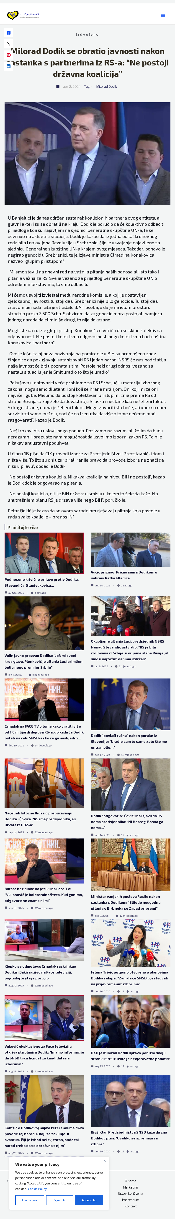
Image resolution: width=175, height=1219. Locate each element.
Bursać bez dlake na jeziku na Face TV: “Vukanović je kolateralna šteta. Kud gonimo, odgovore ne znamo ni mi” (44, 894)
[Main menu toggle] (163, 15)
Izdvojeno (87, 34)
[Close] (104, 1160)
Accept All (89, 1200)
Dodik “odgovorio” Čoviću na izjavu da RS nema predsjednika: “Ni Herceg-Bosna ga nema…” (127, 822)
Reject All (60, 1200)
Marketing (130, 1187)
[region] (59, 1183)
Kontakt (130, 1206)
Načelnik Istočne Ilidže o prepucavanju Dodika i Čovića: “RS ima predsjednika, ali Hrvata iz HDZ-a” (40, 819)
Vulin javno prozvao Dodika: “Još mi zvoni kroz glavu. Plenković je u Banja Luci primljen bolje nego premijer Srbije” (43, 661)
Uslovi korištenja (130, 1193)
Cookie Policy (37, 1189)
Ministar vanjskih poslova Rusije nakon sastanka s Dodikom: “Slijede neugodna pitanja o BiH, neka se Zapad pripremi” (125, 902)
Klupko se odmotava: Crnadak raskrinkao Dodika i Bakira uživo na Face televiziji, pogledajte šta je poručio (40, 972)
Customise (30, 1200)
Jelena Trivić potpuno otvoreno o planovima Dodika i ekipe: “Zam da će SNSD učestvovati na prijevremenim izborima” (129, 978)
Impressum (130, 1200)
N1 (72, 516)
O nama (130, 1181)
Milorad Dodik (106, 86)
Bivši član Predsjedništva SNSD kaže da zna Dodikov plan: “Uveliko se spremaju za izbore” (129, 1138)
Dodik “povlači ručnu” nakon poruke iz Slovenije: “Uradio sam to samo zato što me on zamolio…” (129, 741)
